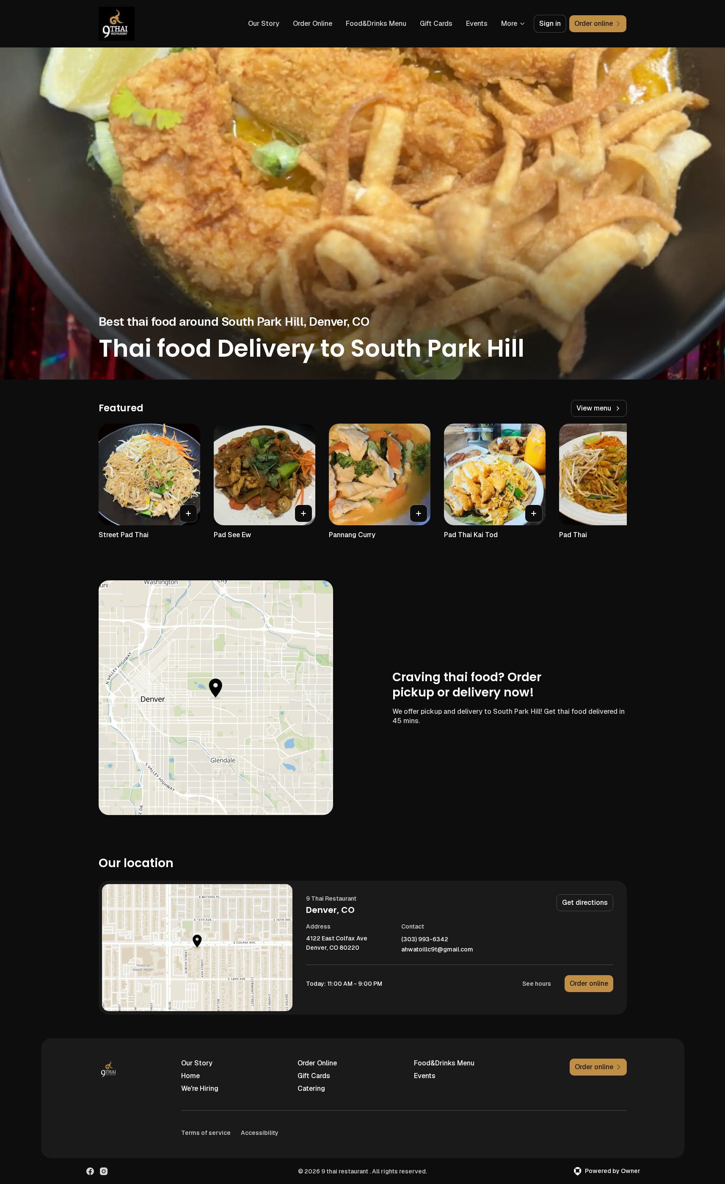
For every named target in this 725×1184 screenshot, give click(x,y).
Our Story (263, 23)
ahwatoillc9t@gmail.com (437, 950)
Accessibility (259, 1133)
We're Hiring (199, 1088)
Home (190, 1075)
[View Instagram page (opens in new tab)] (104, 1171)
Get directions (585, 902)
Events (477, 23)
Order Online (312, 23)
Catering (311, 1088)
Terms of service (206, 1133)
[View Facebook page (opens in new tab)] (90, 1171)
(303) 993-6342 (424, 939)
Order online (589, 983)
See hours (536, 983)
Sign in (550, 23)
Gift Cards (436, 23)
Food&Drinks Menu (376, 23)
